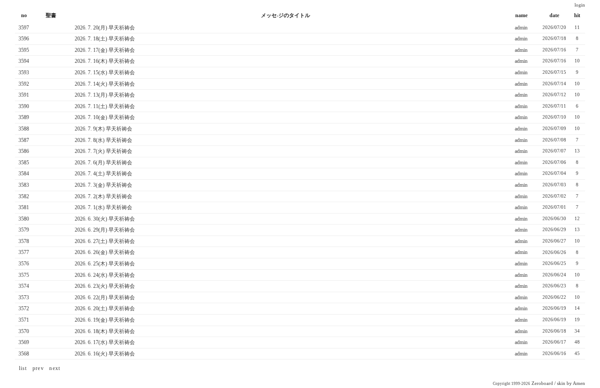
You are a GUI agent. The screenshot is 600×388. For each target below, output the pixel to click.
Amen (579, 383)
